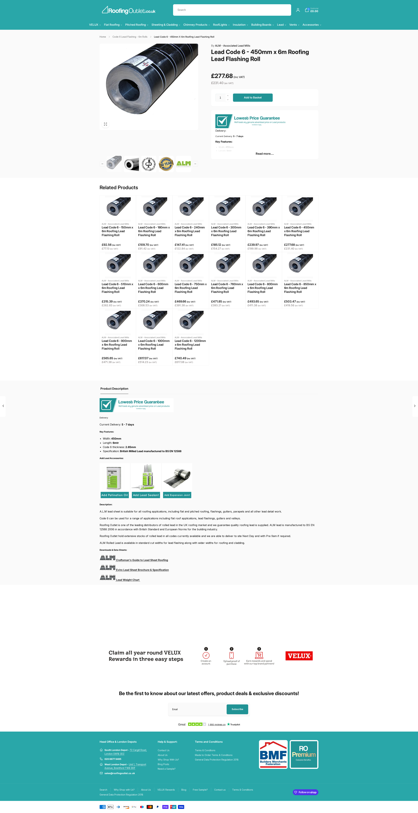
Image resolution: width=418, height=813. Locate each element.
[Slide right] (195, 164)
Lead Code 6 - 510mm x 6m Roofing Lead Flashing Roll (117, 288)
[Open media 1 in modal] (149, 87)
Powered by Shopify (310, 807)
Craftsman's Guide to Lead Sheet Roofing (142, 560)
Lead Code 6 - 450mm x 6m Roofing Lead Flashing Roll (299, 231)
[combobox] (232, 10)
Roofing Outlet (296, 807)
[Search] (285, 10)
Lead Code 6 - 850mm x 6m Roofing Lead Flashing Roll (300, 288)
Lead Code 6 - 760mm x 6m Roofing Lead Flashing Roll (227, 288)
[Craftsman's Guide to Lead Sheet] (107, 569)
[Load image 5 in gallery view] (183, 164)
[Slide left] (102, 164)
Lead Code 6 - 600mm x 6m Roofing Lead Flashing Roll (153, 288)
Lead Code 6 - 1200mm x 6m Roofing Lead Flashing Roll (190, 344)
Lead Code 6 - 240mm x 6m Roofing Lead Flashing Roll (190, 231)
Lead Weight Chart (128, 579)
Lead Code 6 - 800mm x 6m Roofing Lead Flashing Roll (263, 288)
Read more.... (265, 153)
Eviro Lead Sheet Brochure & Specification (142, 569)
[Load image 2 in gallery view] (131, 164)
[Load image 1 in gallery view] (114, 164)
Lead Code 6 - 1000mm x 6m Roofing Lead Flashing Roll (153, 344)
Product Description (114, 388)
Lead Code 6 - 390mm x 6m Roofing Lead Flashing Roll (264, 231)
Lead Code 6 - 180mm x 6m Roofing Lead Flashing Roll (154, 231)
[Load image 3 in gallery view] (148, 164)
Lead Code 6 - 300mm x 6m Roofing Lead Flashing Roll (226, 231)
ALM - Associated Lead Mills (230, 45)
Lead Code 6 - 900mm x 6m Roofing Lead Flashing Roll (117, 344)
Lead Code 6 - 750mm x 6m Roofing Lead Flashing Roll (191, 288)
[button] (311, 10)
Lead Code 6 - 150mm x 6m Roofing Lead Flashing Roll (117, 231)
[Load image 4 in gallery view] (166, 164)
